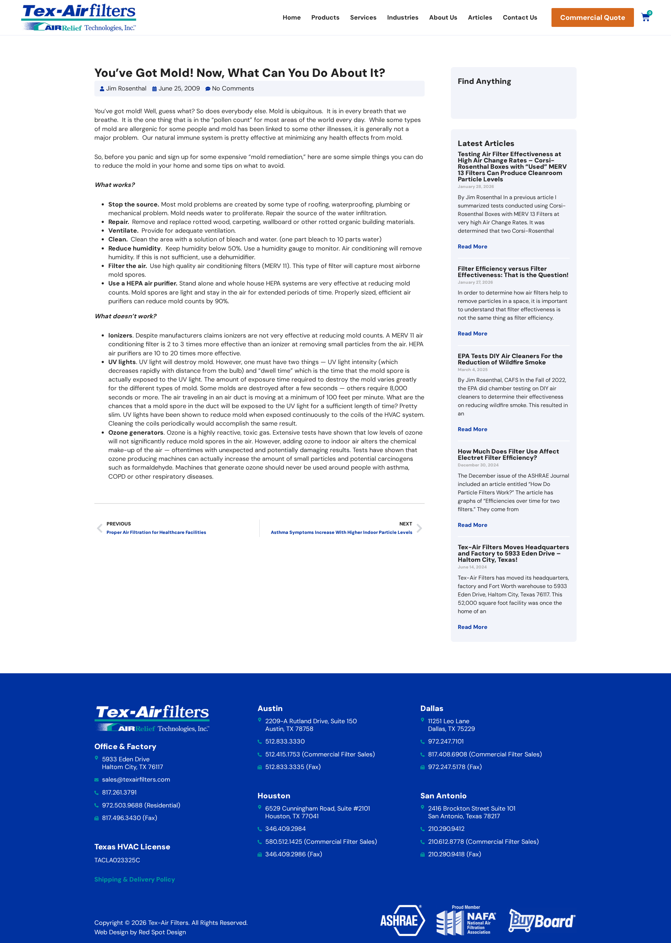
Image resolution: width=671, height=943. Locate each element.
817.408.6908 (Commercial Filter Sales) (485, 754)
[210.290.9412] (422, 829)
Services (363, 17)
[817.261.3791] (96, 793)
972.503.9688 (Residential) (141, 805)
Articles (480, 17)
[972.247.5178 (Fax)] (422, 767)
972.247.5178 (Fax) (455, 767)
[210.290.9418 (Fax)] (422, 855)
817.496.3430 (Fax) (129, 818)
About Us (443, 17)
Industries (403, 17)
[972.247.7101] (422, 742)
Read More (473, 246)
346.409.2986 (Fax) (293, 854)
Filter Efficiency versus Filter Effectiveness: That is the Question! (513, 271)
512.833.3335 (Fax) (293, 767)
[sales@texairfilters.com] (96, 780)
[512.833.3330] (260, 742)
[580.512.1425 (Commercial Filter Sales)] (260, 842)
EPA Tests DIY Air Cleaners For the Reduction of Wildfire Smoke (510, 359)
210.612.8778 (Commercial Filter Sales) (483, 841)
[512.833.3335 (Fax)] (260, 767)
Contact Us (520, 17)
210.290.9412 (446, 829)
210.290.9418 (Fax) (454, 854)
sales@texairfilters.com (136, 779)
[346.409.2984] (260, 829)
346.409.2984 (285, 829)
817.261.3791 (119, 792)
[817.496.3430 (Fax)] (96, 818)
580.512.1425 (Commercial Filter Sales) (321, 841)
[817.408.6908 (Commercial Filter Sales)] (422, 755)
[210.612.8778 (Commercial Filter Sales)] (422, 842)
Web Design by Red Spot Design (140, 932)
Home (292, 17)
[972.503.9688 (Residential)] (96, 805)
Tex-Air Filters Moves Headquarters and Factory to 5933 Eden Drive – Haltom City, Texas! (513, 553)
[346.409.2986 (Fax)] (260, 855)
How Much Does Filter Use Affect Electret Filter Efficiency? (508, 454)
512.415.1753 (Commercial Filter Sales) (320, 754)
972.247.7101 (446, 741)
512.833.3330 (285, 741)
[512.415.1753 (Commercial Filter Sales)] (260, 755)
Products (325, 17)
